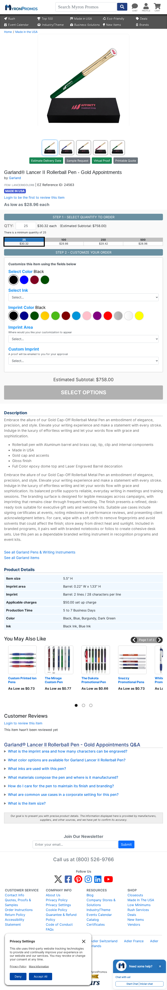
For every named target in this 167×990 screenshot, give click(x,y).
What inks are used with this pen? (37, 768)
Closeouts (135, 895)
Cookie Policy (56, 910)
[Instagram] (88, 881)
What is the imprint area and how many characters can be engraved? (67, 751)
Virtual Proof (102, 160)
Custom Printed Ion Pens (22, 680)
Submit (126, 844)
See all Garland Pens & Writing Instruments (39, 552)
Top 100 (47, 18)
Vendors (133, 924)
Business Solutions (87, 24)
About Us (53, 895)
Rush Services (138, 910)
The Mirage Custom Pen (54, 680)
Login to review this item (23, 723)
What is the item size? (27, 803)
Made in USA (83, 18)
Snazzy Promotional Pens (131, 680)
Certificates (96, 924)
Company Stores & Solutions (101, 902)
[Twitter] (58, 881)
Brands (144, 24)
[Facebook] (68, 881)
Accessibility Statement (14, 922)
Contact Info (14, 895)
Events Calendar (99, 915)
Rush (11, 18)
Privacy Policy (57, 900)
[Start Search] (122, 7)
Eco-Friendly (115, 18)
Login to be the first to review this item (34, 197)
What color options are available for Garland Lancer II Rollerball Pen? (66, 760)
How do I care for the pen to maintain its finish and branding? (61, 786)
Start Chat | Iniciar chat (139, 983)
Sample (77, 160)
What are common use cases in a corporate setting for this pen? (63, 794)
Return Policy (15, 915)
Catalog (93, 920)
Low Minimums (139, 905)
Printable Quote (125, 160)
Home (8, 31)
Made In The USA (140, 900)
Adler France (134, 941)
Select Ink (18, 290)
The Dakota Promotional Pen (93, 680)
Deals (143, 18)
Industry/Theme (53, 24)
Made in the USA (26, 31)
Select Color (26, 271)
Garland (15, 178)
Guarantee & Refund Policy (61, 917)
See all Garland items (21, 558)
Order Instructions (19, 910)
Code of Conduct (59, 924)
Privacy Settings (58, 905)
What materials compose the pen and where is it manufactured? (63, 777)
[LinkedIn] (98, 881)
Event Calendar (18, 24)
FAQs (50, 929)
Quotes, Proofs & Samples (18, 902)
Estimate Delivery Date (46, 160)
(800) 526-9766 (95, 859)
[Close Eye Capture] (160, 966)
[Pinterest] (78, 881)
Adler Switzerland (104, 941)
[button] (13, 279)
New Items (113, 24)
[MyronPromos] (21, 7)
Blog (90, 895)
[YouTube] (108, 881)
